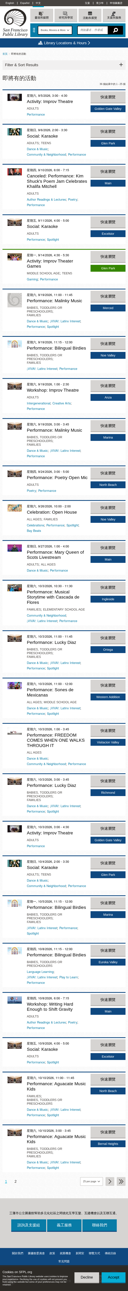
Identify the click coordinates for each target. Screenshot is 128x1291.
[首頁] (15, 23)
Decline (87, 1277)
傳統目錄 (110, 1253)
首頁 (4, 53)
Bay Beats (34, 530)
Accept (113, 1277)
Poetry (72, 199)
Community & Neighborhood (46, 154)
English (10, 3)
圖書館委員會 (36, 1253)
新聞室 (80, 1253)
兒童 (87, 3)
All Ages (34, 519)
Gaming (32, 279)
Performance (36, 114)
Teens (46, 143)
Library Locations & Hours (65, 43)
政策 (52, 1253)
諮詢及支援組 (28, 1225)
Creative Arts (61, 403)
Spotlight (53, 239)
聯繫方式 (94, 1253)
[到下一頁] (110, 1181)
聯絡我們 (99, 1225)
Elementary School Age (64, 609)
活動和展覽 (90, 17)
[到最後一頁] (121, 1181)
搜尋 (34, 30)
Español (25, 3)
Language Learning (40, 971)
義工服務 (64, 1225)
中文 (38, 3)
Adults (33, 108)
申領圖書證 (116, 3)
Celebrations (35, 525)
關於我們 (17, 1253)
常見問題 (64, 1261)
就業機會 (65, 1253)
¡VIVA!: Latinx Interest (65, 321)
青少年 (100, 3)
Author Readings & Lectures (46, 199)
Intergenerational (38, 403)
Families (34, 315)
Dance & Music (37, 149)
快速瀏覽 (108, 97)
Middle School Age (43, 273)
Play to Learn (68, 977)
